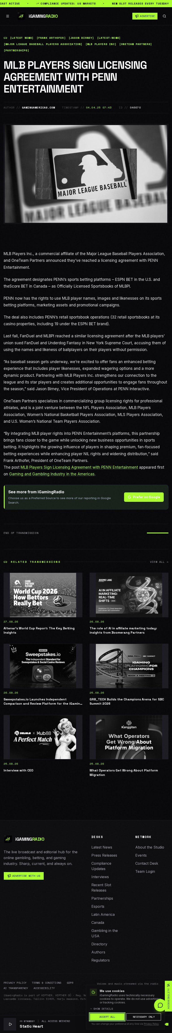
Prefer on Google (146, 497)
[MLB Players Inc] (100, 44)
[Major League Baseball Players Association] (43, 44)
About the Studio (149, 847)
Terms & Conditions (46, 983)
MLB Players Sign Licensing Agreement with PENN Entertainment (79, 467)
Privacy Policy (15, 983)
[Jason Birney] (81, 38)
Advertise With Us (26, 876)
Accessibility (44, 988)
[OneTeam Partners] (135, 44)
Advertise (147, 16)
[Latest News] (22, 38)
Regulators (100, 960)
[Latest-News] (109, 38)
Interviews (100, 877)
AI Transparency (16, 988)
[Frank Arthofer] (51, 38)
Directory (99, 944)
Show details (103, 1009)
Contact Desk (146, 863)
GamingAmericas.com (38, 107)
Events (141, 855)
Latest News (101, 847)
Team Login (145, 871)
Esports (97, 906)
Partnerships (102, 898)
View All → (159, 562)
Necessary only (144, 1017)
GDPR (70, 983)
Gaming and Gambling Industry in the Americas (52, 474)
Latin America (103, 914)
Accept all (107, 1017)
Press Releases (104, 855)
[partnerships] (16, 50)
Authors (98, 952)
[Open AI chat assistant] (160, 1005)
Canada (97, 922)
